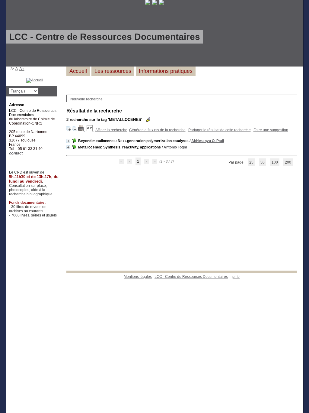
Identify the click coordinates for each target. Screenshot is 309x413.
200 (288, 162)
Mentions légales (138, 277)
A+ (21, 69)
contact (16, 153)
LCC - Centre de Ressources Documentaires (191, 277)
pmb (236, 277)
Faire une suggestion (270, 130)
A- (12, 68)
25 (251, 162)
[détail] (68, 141)
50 (262, 162)
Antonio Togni (175, 147)
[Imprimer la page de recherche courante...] (81, 130)
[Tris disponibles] (90, 130)
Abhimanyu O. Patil (207, 141)
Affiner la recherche (111, 130)
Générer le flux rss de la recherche (157, 130)
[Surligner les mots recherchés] (148, 119)
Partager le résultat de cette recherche (219, 130)
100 (275, 162)
